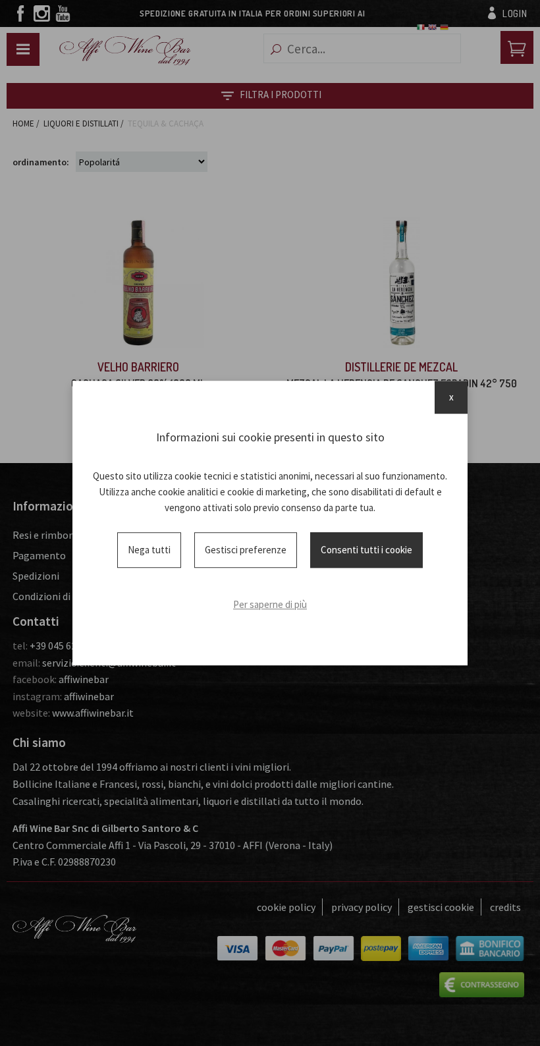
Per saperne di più (270, 604)
